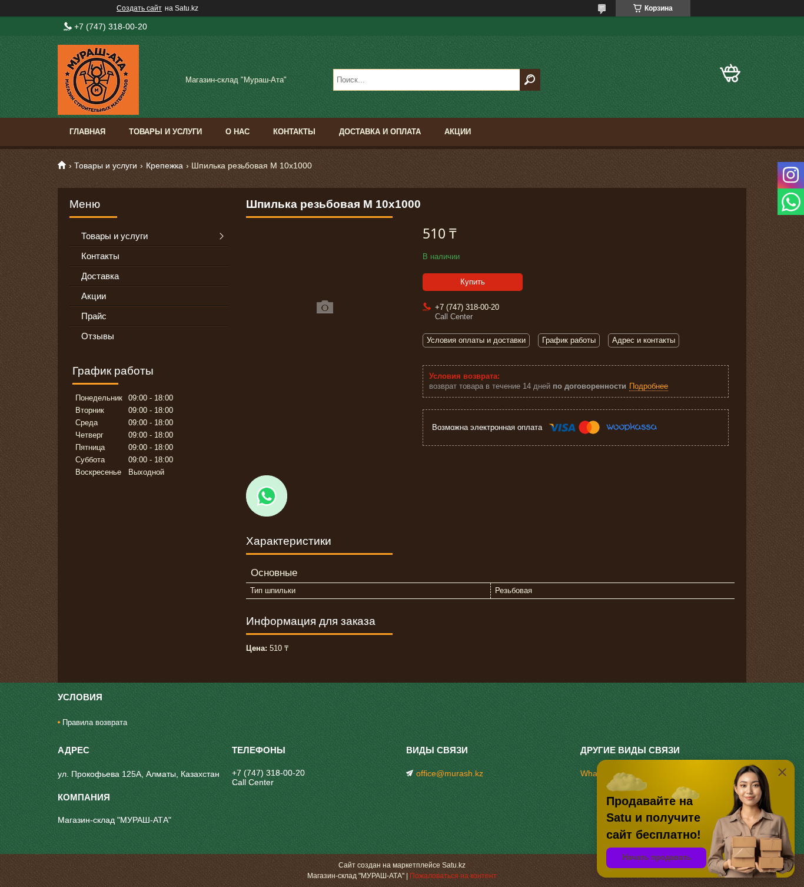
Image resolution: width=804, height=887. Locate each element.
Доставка (100, 276)
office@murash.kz (449, 773)
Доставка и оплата (380, 131)
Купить (472, 281)
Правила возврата (94, 722)
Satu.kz (454, 865)
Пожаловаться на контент (453, 876)
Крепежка (164, 165)
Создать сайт (139, 8)
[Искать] (530, 80)
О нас (237, 131)
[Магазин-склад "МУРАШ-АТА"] (116, 80)
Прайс (94, 316)
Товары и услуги (165, 131)
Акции (457, 131)
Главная (87, 131)
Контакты (294, 131)
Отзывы (97, 336)
